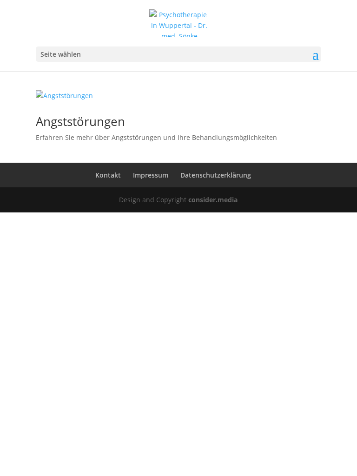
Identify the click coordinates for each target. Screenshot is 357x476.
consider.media (213, 199)
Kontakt (108, 175)
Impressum (150, 175)
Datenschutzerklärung (215, 175)
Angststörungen (80, 121)
